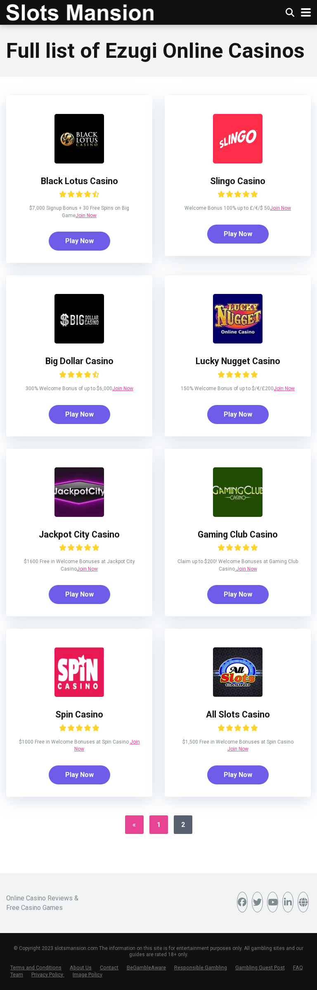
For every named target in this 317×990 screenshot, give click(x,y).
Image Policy (87, 974)
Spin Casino (79, 714)
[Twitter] (257, 902)
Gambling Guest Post (260, 967)
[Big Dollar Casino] (79, 341)
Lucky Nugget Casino (238, 361)
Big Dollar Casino (79, 361)
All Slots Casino (238, 714)
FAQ (298, 967)
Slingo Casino (237, 181)
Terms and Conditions (36, 967)
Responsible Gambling (200, 967)
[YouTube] (272, 902)
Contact (109, 967)
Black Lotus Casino (79, 181)
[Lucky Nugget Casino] (238, 341)
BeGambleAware (146, 967)
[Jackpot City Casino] (79, 515)
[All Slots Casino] (238, 695)
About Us (81, 967)
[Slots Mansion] (80, 11)
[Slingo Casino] (238, 161)
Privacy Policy (47, 974)
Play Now (79, 241)
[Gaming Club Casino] (238, 515)
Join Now (86, 215)
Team (16, 974)
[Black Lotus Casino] (79, 161)
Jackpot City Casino (79, 534)
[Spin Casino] (79, 695)
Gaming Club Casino (238, 534)
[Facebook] (242, 902)
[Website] (303, 902)
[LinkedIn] (287, 902)
